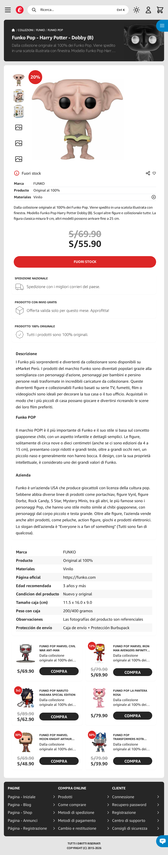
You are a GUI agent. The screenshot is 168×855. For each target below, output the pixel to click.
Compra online (72, 788)
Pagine (14, 788)
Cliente (119, 788)
